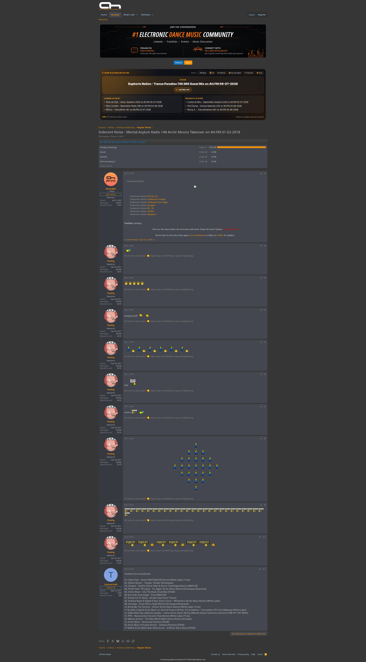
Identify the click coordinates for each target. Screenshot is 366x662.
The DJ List (143, 196)
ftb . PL (142, 208)
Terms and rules (228, 654)
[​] (195, 187)
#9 (265, 505)
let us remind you (197, 235)
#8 (265, 438)
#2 (265, 246)
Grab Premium (132, 239)
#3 (265, 278)
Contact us (215, 654)
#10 (264, 537)
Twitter (142, 211)
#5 (265, 342)
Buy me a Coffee (146, 239)
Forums (115, 14)
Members (146, 14)
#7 (265, 406)
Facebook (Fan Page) (149, 202)
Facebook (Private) (147, 199)
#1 (265, 173)
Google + (143, 205)
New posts (103, 19)
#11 (264, 569)
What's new (129, 14)
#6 (265, 374)
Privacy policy (243, 654)
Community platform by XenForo (183, 659)
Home (104, 14)
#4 (265, 310)
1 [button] (203, 147)
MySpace (143, 214)
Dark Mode (106, 654)
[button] (137, 14)
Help (253, 654)
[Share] (261, 173)
